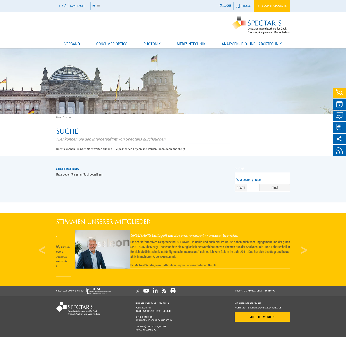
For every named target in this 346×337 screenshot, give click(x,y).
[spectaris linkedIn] (155, 292)
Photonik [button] (152, 44)
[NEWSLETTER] (339, 127)
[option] (98, 6)
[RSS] (339, 150)
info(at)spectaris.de (146, 330)
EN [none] (98, 5)
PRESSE (245, 5)
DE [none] (93, 5)
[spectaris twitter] (138, 292)
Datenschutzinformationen (248, 291)
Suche (227, 5)
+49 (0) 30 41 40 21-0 (149, 326)
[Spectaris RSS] (164, 292)
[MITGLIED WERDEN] (339, 93)
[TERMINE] (339, 104)
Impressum (270, 291)
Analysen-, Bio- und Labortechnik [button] (252, 44)
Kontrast (76, 5)
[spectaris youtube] (146, 292)
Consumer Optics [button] (111, 44)
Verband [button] (72, 44)
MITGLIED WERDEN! (262, 317)
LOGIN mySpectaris (274, 5)
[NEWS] (339, 116)
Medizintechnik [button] (191, 44)
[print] (173, 292)
